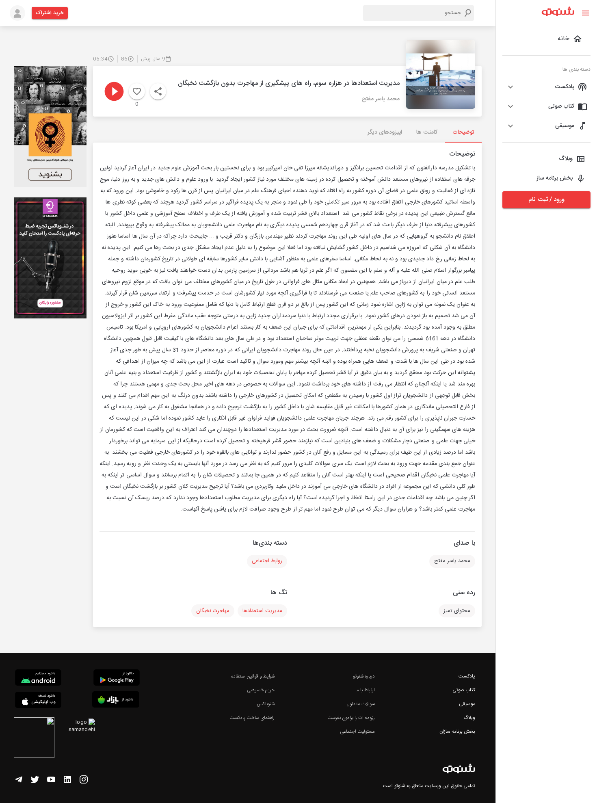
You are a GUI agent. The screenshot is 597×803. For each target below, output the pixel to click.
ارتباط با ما (365, 690)
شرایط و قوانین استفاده (253, 676)
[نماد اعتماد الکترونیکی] (34, 738)
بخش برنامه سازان (457, 731)
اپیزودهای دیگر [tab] (385, 132)
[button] (546, 87)
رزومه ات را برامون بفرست (351, 717)
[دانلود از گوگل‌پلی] (116, 678)
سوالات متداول (361, 704)
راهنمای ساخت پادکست (252, 717)
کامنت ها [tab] (426, 132)
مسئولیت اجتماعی (357, 731)
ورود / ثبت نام (546, 200)
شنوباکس (266, 704)
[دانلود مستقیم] (38, 678)
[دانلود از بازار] (115, 700)
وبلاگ (469, 717)
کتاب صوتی (463, 690)
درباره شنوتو (364, 676)
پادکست (467, 676)
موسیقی (467, 704)
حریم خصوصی (261, 690)
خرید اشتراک (50, 13)
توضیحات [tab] (463, 132)
